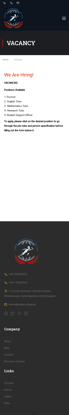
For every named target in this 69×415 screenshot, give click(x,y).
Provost (11, 96)
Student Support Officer (20, 115)
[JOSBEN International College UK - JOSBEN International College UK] (13, 18)
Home (5, 59)
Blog (6, 347)
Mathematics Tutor (17, 106)
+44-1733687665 (18, 282)
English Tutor (14, 101)
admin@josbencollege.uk (22, 304)
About (7, 341)
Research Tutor (15, 110)
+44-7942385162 (18, 274)
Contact (8, 354)
